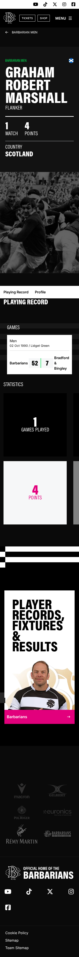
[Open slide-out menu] (64, 18)
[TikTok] (45, 4)
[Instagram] (64, 4)
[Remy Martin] (21, 834)
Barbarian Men (25, 32)
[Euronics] (57, 812)
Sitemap (12, 940)
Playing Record (16, 292)
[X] (55, 4)
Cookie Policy (16, 933)
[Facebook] (73, 4)
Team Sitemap (17, 948)
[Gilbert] (57, 790)
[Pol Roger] (21, 812)
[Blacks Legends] (57, 834)
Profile (40, 292)
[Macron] (21, 790)
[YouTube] (35, 4)
